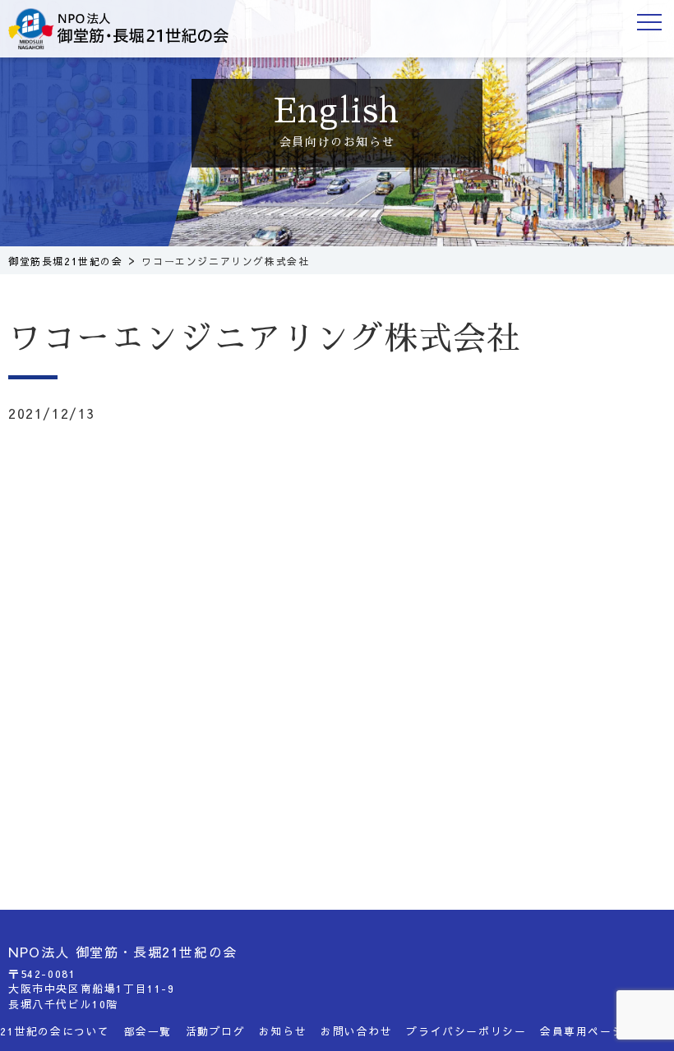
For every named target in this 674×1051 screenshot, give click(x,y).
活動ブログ (216, 1031)
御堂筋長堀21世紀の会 (131, 28)
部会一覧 (148, 1031)
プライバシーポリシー (466, 1031)
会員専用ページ (582, 1031)
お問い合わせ (357, 1031)
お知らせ (283, 1031)
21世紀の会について (55, 1031)
